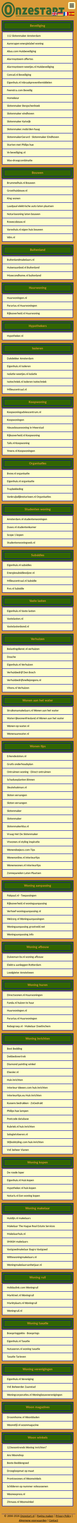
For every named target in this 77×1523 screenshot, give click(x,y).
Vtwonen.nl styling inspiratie (23, 842)
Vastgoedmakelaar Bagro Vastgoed (27, 1249)
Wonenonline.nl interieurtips (23, 857)
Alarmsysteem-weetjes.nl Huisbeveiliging (30, 67)
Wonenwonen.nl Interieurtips (24, 865)
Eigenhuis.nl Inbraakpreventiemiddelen (29, 82)
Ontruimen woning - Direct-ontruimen (29, 772)
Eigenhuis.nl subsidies (19, 565)
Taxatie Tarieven (16, 1356)
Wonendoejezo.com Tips (21, 850)
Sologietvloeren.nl (17, 1134)
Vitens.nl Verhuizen (18, 688)
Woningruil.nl (14, 1311)
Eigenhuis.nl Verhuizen (20, 664)
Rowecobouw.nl (16, 222)
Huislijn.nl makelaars (19, 1218)
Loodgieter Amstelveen (20, 972)
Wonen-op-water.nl (18, 726)
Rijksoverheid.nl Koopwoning (23, 435)
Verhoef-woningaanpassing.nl (24, 911)
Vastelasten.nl (15, 618)
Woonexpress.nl (16, 1494)
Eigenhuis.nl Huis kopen (20, 1180)
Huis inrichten (15, 1080)
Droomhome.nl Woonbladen (23, 1417)
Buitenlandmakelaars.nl (20, 259)
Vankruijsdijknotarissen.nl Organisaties (29, 496)
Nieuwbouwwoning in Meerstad (25, 427)
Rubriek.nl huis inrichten (21, 1126)
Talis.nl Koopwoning (18, 443)
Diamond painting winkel (21, 1064)
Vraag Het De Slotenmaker (22, 834)
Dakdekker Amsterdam (20, 358)
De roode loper (15, 1172)
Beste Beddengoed (18, 1463)
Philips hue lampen (17, 1111)
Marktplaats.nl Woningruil (22, 1303)
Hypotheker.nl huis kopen (21, 1188)
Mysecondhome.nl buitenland (24, 275)
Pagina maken (45, 1516)
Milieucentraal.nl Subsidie (22, 581)
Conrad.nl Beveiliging (19, 74)
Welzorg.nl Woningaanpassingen (25, 919)
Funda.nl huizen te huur (20, 1003)
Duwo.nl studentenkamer (21, 527)
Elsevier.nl (12, 1072)
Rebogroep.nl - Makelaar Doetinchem (29, 1026)
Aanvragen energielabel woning (25, 43)
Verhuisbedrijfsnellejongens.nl (24, 680)
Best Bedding (14, 1048)
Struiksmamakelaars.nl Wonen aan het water (33, 710)
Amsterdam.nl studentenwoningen (27, 519)
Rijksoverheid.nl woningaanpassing (27, 903)
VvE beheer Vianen (18, 1150)
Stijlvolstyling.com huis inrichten (25, 1142)
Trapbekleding (15, 489)
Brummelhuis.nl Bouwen (21, 183)
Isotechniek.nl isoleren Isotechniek (26, 381)
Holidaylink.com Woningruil (22, 1287)
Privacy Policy (63, 1516)
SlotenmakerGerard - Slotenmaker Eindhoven (33, 137)
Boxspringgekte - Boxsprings (23, 1333)
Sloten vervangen (17, 795)
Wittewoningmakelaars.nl (22, 1257)
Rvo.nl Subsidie (15, 588)
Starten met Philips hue (20, 144)
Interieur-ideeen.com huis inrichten (27, 1087)
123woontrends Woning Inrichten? (27, 1447)
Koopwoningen (15, 420)
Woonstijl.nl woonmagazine (23, 1425)
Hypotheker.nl (15, 336)
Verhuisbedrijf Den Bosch (21, 672)
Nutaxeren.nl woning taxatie (23, 1349)
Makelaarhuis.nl (16, 1234)
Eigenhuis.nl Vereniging (20, 1379)
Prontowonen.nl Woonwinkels (24, 1478)
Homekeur (13, 98)
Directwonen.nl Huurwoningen (25, 995)
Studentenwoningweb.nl (21, 542)
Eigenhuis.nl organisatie (20, 481)
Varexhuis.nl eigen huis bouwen (25, 229)
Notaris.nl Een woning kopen (23, 1195)
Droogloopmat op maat (20, 1471)
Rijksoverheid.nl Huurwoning (23, 313)
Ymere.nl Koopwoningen (21, 451)
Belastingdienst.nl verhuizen (23, 649)
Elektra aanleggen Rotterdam (24, 965)
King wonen (13, 198)
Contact (53, 1520)
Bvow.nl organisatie (18, 473)
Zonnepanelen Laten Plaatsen (24, 873)
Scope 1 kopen (15, 535)
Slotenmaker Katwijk (19, 121)
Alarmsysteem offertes (20, 59)
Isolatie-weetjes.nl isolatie (22, 374)
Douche (11, 657)
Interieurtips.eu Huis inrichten (24, 1095)
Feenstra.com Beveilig (19, 90)
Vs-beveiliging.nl (16, 152)
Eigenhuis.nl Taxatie (18, 1341)
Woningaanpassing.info (20, 934)
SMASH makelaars (17, 1241)
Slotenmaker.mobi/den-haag (23, 129)
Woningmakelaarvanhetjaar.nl (24, 1265)
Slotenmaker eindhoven (20, 113)
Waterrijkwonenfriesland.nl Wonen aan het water (35, 718)
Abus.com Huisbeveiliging (21, 51)
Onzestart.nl (27, 1516)
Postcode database (18, 1119)
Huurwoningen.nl (17, 298)
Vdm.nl (11, 237)
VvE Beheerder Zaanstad (21, 1387)
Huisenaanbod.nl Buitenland (23, 267)
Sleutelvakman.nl (17, 787)
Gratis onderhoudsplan (20, 764)
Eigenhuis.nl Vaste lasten (21, 611)
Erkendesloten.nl (16, 756)
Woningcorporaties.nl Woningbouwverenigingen (34, 1395)
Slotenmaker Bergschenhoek (23, 105)
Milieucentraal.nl (17, 389)
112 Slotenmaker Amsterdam (24, 36)
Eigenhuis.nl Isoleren (19, 366)
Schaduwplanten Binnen (21, 779)
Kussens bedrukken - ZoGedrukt (25, 1103)
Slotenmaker (14, 811)
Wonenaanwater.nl (18, 733)
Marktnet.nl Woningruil (20, 1295)
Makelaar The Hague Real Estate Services (31, 1226)
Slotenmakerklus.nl (18, 826)
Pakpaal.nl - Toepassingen (21, 895)
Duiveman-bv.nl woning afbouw (25, 957)
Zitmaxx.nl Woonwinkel (20, 1502)
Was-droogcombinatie (19, 160)
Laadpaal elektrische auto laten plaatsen (30, 206)
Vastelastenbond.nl (18, 626)
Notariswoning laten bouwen (23, 214)
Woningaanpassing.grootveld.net (26, 926)
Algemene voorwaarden (33, 1520)
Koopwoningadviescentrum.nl (24, 412)
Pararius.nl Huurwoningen (22, 305)
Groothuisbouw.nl (17, 190)
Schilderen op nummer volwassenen (27, 1486)
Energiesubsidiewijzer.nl (20, 573)
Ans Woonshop (15, 1455)
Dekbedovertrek (16, 1056)
